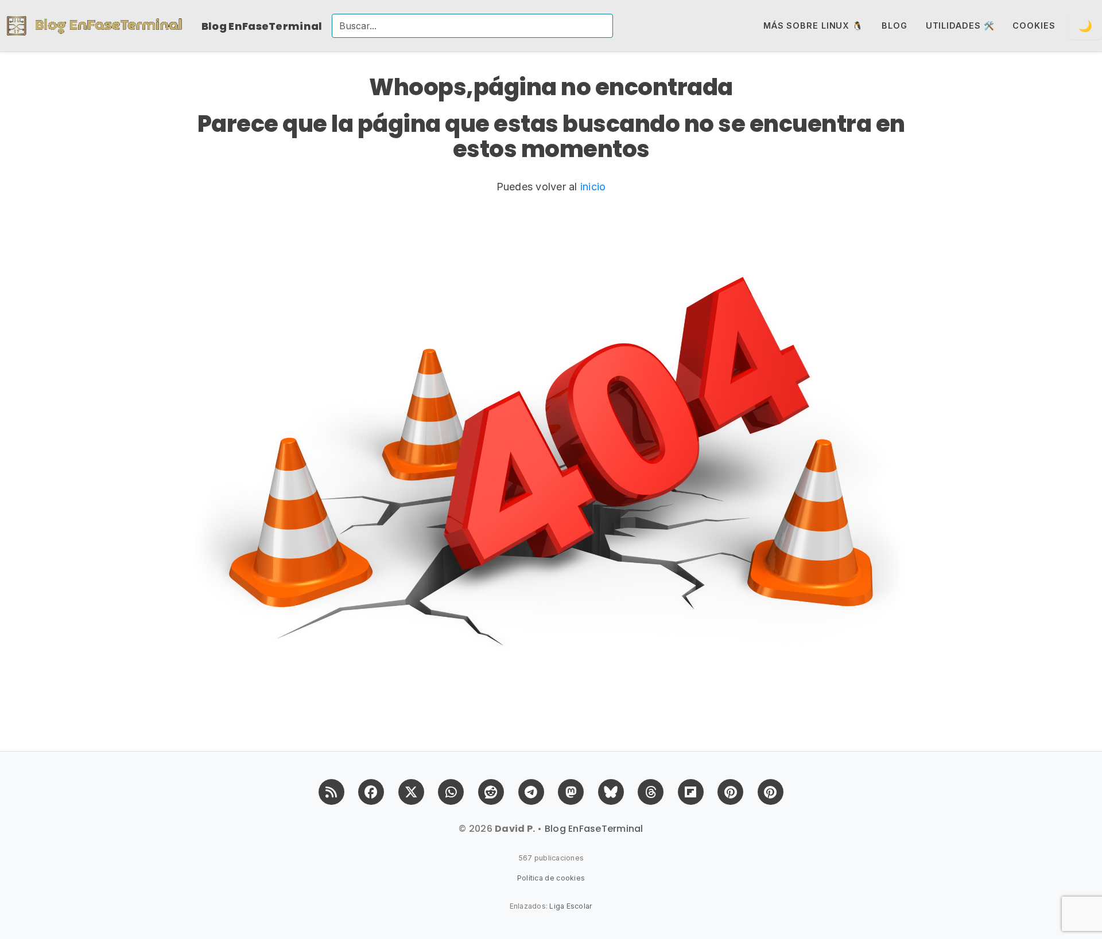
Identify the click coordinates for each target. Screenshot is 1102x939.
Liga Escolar (570, 906)
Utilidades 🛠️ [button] (960, 25)
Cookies (1033, 25)
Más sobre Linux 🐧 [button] (813, 25)
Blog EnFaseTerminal (262, 26)
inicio (593, 187)
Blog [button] (894, 25)
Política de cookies (551, 878)
